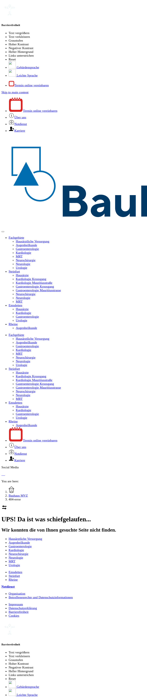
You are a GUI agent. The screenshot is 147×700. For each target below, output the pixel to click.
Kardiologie (23, 252)
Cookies (14, 615)
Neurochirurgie (25, 260)
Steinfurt (14, 271)
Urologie (21, 267)
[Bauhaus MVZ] (73, 182)
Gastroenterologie (27, 249)
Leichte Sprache (27, 75)
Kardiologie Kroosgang (31, 279)
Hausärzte (22, 275)
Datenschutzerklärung (23, 608)
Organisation (17, 593)
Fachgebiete (16, 237)
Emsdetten (15, 305)
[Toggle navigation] (2, 231)
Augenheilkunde (26, 245)
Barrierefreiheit (19, 612)
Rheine (13, 324)
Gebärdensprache (27, 67)
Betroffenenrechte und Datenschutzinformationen (41, 597)
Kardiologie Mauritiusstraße (34, 283)
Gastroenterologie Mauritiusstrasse (38, 290)
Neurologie (23, 264)
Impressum (16, 604)
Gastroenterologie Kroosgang (35, 286)
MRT (19, 256)
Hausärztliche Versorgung (32, 241)
